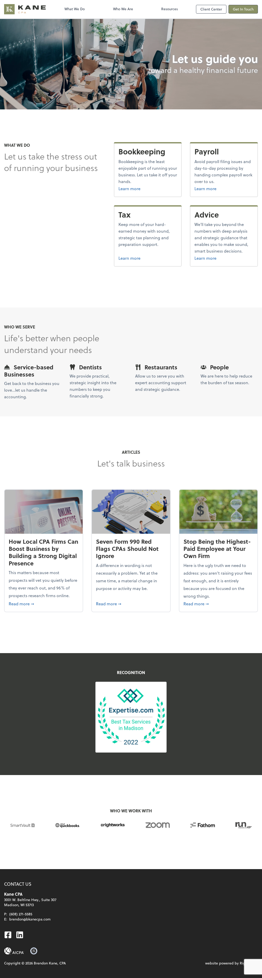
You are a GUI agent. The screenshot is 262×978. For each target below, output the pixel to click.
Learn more (147, 188)
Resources (169, 9)
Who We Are (123, 9)
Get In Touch (243, 9)
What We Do (74, 9)
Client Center (211, 9)
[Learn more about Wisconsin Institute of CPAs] (33, 950)
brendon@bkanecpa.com (30, 919)
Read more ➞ (44, 603)
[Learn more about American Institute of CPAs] (14, 950)
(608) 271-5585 (20, 914)
